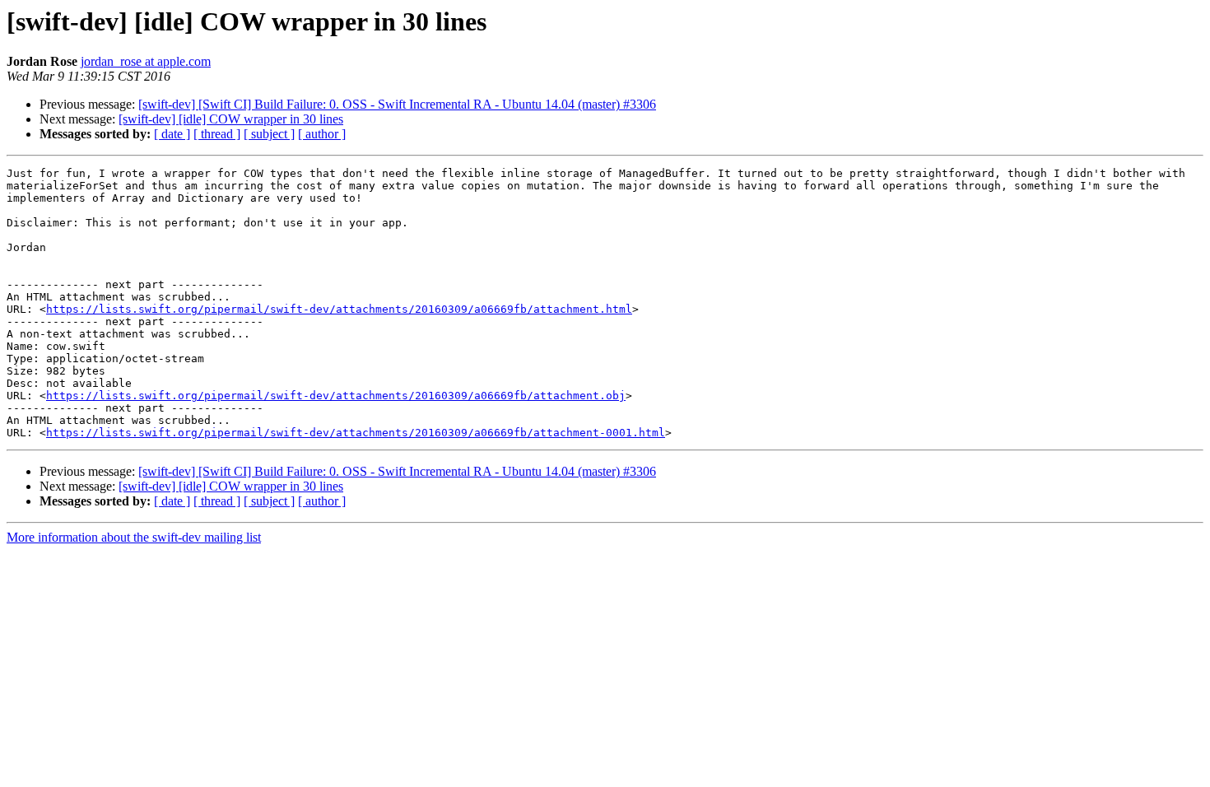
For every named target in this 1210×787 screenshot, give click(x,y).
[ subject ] (269, 134)
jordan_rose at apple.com (146, 61)
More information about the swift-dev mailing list (134, 537)
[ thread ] (216, 134)
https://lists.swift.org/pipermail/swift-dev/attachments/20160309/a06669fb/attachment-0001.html (355, 432)
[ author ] (322, 134)
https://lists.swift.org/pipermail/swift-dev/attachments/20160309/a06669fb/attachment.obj (336, 395)
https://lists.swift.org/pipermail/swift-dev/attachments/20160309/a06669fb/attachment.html (339, 309)
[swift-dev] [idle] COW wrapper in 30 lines (231, 119)
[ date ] (172, 134)
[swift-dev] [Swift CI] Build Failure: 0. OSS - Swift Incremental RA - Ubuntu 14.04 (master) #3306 (397, 104)
